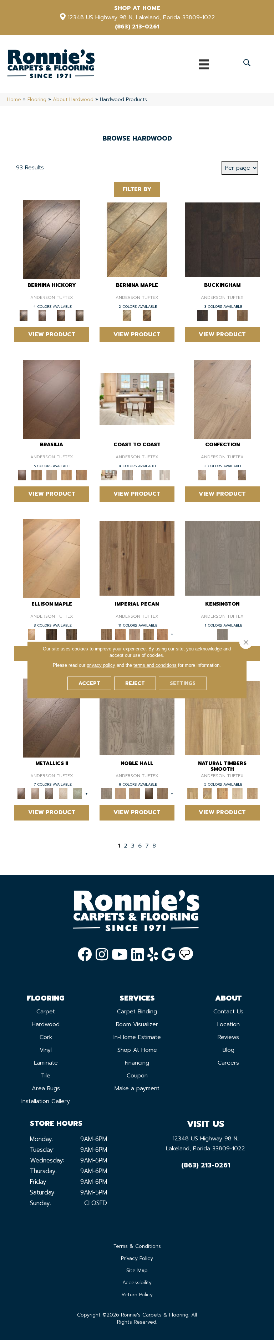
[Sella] (79, 315)
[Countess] (121, 793)
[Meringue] (222, 474)
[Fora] (42, 315)
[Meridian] (72, 634)
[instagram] (102, 954)
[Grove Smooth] (222, 717)
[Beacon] (137, 398)
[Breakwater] (128, 474)
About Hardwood (73, 99)
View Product (51, 334)
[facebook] (85, 954)
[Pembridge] (222, 558)
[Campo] (51, 474)
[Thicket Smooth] (222, 793)
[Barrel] (36, 474)
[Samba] (81, 474)
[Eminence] (148, 793)
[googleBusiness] (168, 954)
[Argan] (51, 398)
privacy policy (101, 665)
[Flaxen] (148, 634)
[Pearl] (63, 793)
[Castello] (147, 315)
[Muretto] (61, 315)
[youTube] (120, 954)
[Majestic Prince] (52, 634)
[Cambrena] (51, 239)
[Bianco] (137, 239)
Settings (183, 683)
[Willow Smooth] (237, 793)
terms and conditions (155, 665)
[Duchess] (135, 793)
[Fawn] (135, 634)
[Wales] (222, 315)
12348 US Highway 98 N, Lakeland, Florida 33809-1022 (141, 17)
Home (14, 99)
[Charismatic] (51, 558)
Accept (89, 683)
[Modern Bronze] (49, 793)
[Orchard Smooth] (207, 793)
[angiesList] (186, 954)
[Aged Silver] (51, 717)
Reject (135, 683)
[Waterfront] (165, 474)
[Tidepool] (146, 474)
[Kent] (222, 239)
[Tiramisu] (242, 474)
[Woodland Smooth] (252, 793)
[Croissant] (222, 398)
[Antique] (137, 558)
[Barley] (121, 634)
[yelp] (152, 954)
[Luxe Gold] (35, 793)
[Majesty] (162, 793)
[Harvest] (162, 634)
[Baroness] (137, 717)
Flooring (36, 99)
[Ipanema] (66, 474)
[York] (242, 315)
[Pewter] (77, 793)
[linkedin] (137, 954)
